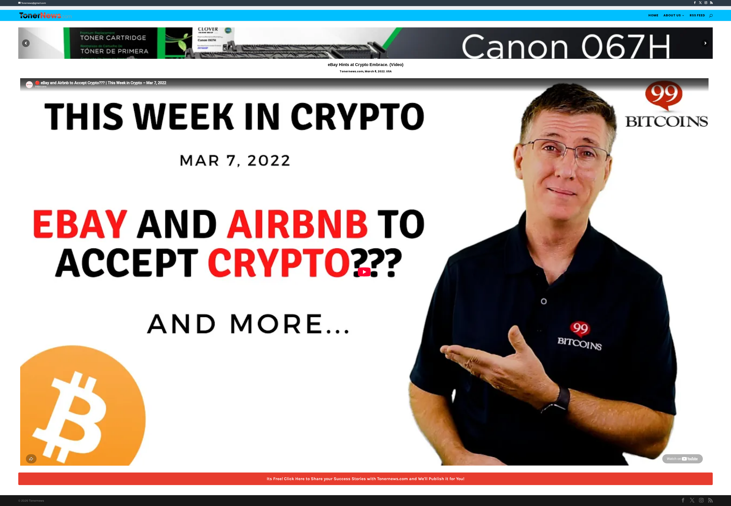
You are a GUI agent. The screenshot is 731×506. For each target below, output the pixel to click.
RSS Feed (697, 16)
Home (653, 16)
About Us (672, 16)
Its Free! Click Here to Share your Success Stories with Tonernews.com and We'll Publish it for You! (365, 478)
